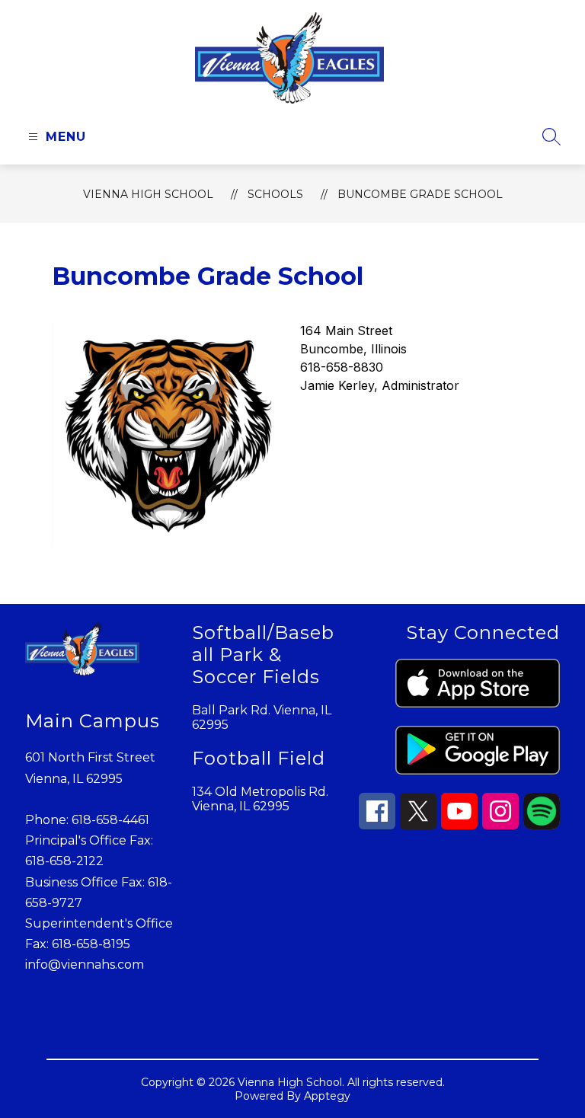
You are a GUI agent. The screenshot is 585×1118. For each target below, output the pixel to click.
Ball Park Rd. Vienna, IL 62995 (261, 717)
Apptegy (327, 1096)
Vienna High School (148, 194)
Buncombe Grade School (420, 194)
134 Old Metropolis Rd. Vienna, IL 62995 (260, 798)
